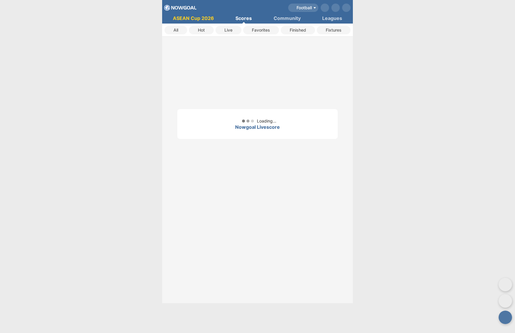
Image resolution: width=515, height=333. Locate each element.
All (175, 29)
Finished (298, 29)
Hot (201, 29)
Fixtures (334, 29)
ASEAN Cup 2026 (193, 18)
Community (287, 18)
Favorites (261, 29)
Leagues (332, 18)
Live (228, 29)
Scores (243, 18)
